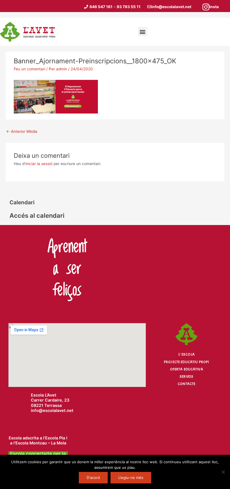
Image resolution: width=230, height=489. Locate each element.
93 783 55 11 (129, 6)
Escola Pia (55, 438)
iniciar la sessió (38, 163)
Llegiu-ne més (130, 477)
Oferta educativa (186, 369)
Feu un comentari (29, 69)
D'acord (93, 477)
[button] (142, 31)
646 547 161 (100, 6)
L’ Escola (186, 354)
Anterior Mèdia (21, 131)
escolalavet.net (58, 410)
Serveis (186, 376)
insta (214, 6)
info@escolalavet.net (171, 6)
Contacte (186, 383)
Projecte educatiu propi (186, 362)
